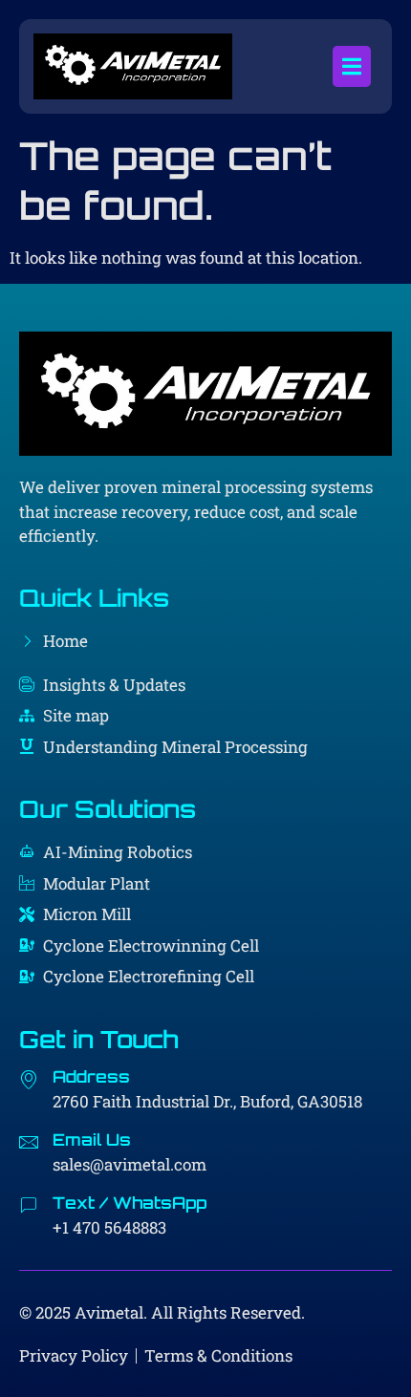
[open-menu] (352, 66)
